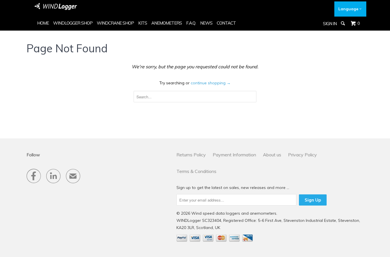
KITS (142, 23)
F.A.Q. (191, 23)
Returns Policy (191, 155)
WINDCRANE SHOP (115, 23)
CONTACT (226, 23)
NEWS (206, 23)
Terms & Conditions (196, 171)
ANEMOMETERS (166, 23)
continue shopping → (211, 82)
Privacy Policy (302, 155)
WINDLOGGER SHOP (73, 23)
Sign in (330, 23)
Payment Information (234, 155)
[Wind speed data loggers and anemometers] (56, 6)
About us (272, 155)
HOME (43, 23)
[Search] (343, 23)
